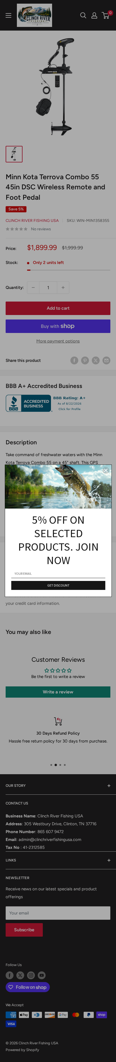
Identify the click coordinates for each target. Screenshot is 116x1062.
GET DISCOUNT (58, 585)
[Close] (105, 470)
